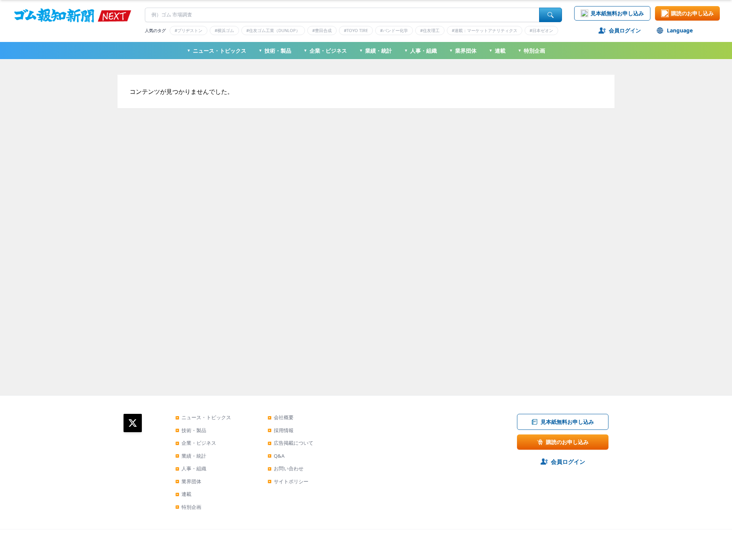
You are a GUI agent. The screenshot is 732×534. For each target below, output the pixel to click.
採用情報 (281, 430)
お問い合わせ (285, 468)
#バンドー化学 (394, 30)
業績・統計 (375, 50)
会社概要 (281, 417)
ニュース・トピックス (216, 50)
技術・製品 (274, 50)
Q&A (276, 455)
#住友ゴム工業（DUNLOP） (273, 30)
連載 (497, 50)
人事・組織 (420, 50)
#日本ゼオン (541, 30)
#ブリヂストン (188, 30)
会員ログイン (625, 30)
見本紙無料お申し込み (617, 13)
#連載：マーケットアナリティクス (484, 30)
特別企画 (531, 50)
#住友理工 (430, 30)
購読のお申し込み (692, 13)
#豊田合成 (322, 30)
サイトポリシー (288, 481)
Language (680, 30)
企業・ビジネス (325, 50)
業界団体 (463, 50)
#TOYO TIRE (356, 30)
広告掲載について (290, 442)
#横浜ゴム (224, 30)
